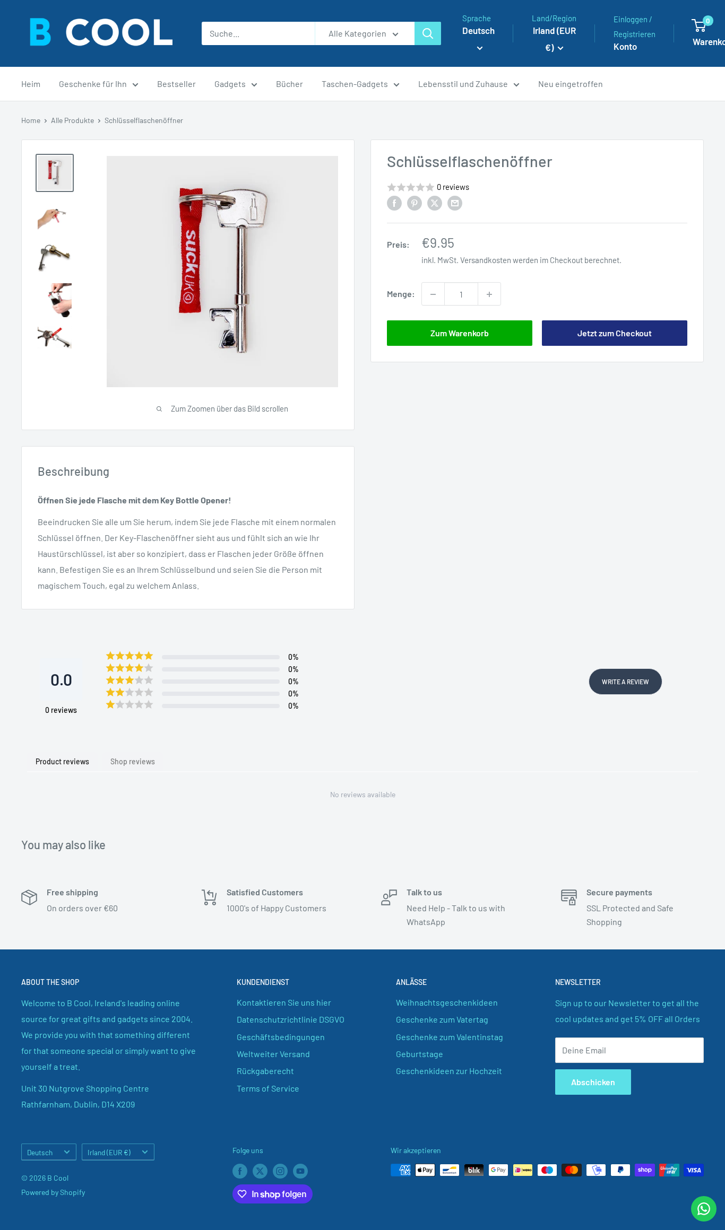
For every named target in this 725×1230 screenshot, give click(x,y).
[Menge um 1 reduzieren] (433, 294)
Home (30, 120)
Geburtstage (419, 1054)
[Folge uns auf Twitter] (260, 1171)
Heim (30, 83)
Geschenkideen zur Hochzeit (449, 1071)
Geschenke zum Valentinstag (449, 1037)
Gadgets (230, 83)
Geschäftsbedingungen (281, 1037)
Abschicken (593, 1082)
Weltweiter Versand (273, 1054)
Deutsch (40, 1152)
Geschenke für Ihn (93, 83)
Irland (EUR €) (109, 1152)
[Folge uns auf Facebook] (239, 1171)
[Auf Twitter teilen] (434, 202)
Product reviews (62, 761)
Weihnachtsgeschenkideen (447, 1002)
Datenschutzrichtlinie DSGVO (290, 1019)
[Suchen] (428, 33)
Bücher (289, 83)
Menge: (401, 294)
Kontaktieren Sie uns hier (284, 1002)
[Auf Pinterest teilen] (414, 202)
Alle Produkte (72, 120)
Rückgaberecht (265, 1071)
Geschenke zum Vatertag (442, 1019)
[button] (537, 187)
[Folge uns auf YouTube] (300, 1171)
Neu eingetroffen (570, 83)
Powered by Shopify (53, 1192)
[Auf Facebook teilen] (394, 202)
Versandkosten (485, 260)
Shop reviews (132, 761)
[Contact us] (704, 1209)
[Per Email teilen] (454, 202)
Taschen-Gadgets (355, 83)
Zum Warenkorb (459, 333)
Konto (625, 46)
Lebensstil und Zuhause (463, 83)
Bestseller (176, 83)
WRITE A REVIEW (625, 681)
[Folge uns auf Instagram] (280, 1171)
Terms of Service (268, 1088)
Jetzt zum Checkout (614, 333)
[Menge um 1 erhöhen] (489, 294)
